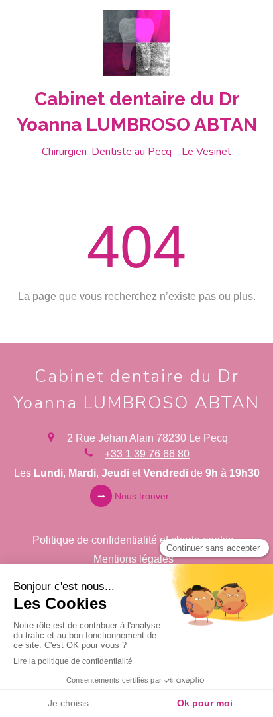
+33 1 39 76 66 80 (147, 453)
